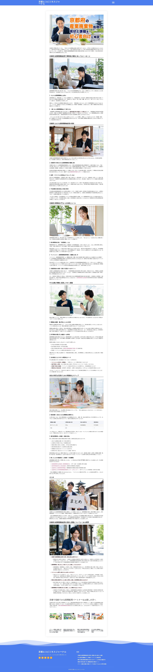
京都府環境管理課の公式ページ (76, 171)
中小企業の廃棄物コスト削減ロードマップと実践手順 (97, 631)
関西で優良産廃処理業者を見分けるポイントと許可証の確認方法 (83, 631)
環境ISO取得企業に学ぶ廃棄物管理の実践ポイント (69, 631)
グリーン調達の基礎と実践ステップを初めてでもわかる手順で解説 (55, 631)
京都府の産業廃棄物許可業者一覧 (70, 348)
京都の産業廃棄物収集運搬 (64, 605)
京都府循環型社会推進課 (81, 277)
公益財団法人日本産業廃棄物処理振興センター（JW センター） (65, 469)
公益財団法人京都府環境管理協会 (58, 467)
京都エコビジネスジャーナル (49, 2)
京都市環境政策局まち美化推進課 (58, 465)
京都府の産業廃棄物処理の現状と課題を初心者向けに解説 (90, 655)
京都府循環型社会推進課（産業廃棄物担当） (61, 464)
